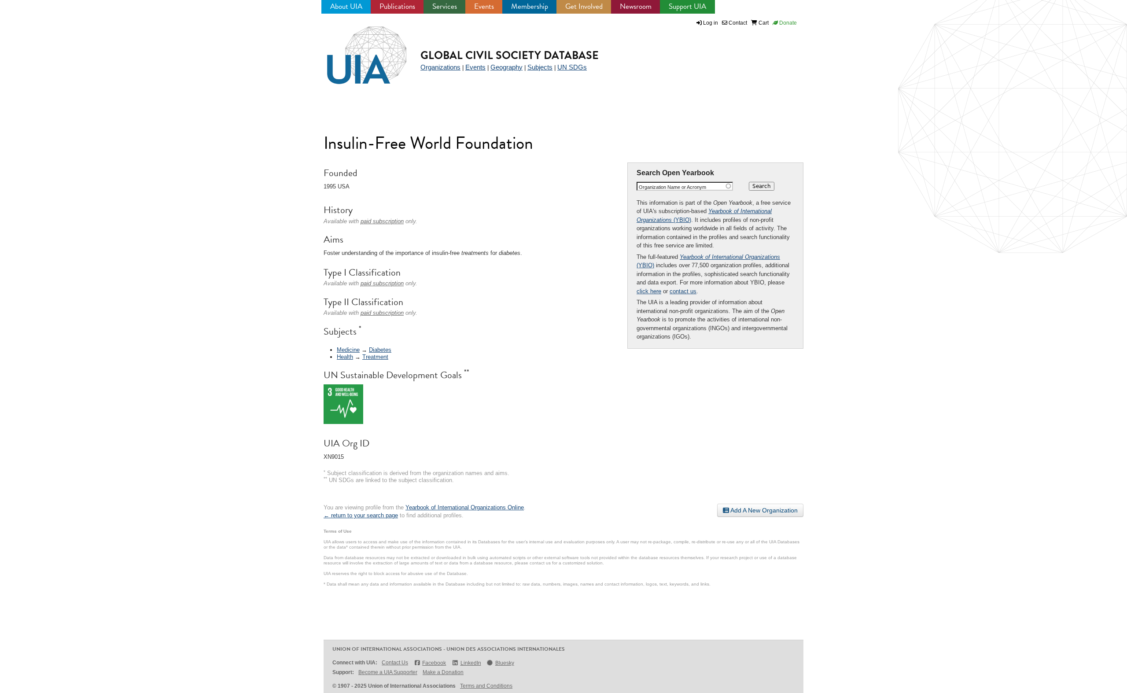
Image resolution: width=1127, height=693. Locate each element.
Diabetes (380, 349)
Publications (397, 6)
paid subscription (382, 221)
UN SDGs (572, 67)
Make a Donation (443, 672)
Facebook (434, 663)
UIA (357, 50)
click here (649, 291)
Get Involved (584, 6)
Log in (710, 23)
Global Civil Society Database (509, 55)
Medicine (348, 349)
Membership (529, 6)
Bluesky (504, 663)
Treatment (375, 357)
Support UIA (687, 6)
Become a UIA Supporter (387, 672)
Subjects (539, 67)
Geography (506, 67)
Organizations (440, 67)
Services (444, 6)
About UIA (346, 6)
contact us (683, 291)
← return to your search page (361, 515)
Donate (787, 23)
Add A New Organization (763, 510)
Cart (763, 23)
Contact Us (395, 663)
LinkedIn (470, 663)
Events (484, 6)
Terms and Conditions (486, 686)
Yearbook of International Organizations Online (464, 507)
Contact (737, 23)
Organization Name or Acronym (672, 187)
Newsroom (636, 6)
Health (345, 357)
